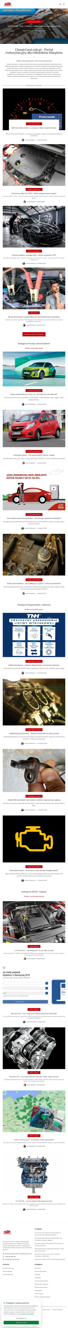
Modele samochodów (34, 189)
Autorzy (6, 1264)
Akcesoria (37, 1268)
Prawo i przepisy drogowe (42, 1297)
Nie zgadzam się (21, 1318)
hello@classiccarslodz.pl (12, 1259)
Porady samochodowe (34, 390)
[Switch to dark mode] (60, 4)
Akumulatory (34, 313)
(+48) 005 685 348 (10, 1256)
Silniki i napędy (34, 946)
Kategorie (38, 1264)
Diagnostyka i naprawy (34, 123)
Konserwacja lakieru (34, 21)
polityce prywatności (28, 1314)
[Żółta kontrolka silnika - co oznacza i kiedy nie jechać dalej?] (34, 109)
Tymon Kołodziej (7, 1271)
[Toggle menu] (64, 4)
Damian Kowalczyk (8, 1268)
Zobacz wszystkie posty (34, 348)
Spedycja (37, 1274)
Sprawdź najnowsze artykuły (34, 334)
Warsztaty (38, 1278)
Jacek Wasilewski (8, 1274)
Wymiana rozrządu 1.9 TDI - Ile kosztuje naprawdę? (50, 1259)
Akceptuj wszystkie (21, 1322)
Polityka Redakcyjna (57, 1309)
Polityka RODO (46, 1309)
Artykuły (38, 1229)
